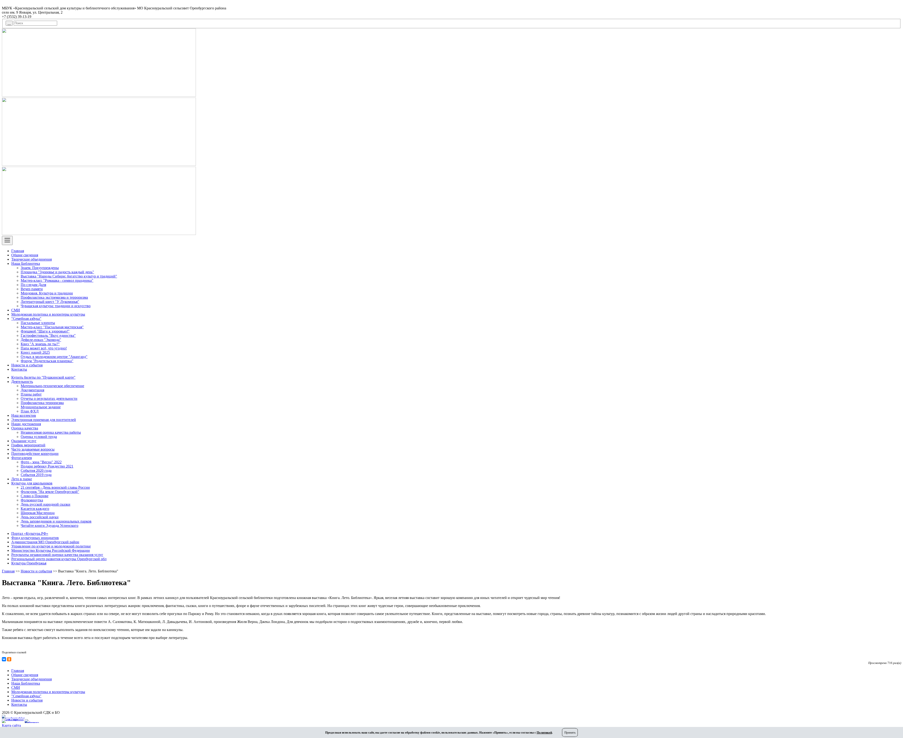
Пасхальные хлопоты (38, 323)
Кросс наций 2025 (35, 352)
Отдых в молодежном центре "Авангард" (54, 357)
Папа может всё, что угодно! (44, 348)
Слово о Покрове (34, 496)
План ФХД (30, 411)
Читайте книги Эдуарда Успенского (49, 526)
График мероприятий (28, 445)
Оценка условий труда (39, 437)
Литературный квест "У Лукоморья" (50, 302)
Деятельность (22, 382)
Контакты (19, 369)
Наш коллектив (23, 415)
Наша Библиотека (25, 264)
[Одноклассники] (9, 659)
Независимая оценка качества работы (51, 432)
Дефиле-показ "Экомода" (41, 340)
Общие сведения (24, 255)
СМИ (15, 310)
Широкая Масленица (38, 513)
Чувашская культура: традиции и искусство (56, 306)
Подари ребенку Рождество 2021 (47, 466)
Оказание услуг (23, 441)
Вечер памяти (32, 289)
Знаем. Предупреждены (40, 268)
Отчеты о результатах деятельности (49, 399)
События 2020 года (36, 470)
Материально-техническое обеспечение (52, 386)
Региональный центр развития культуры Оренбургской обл (59, 559)
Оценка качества (24, 428)
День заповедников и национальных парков (56, 521)
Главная (17, 251)
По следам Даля (33, 285)
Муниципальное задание (41, 407)
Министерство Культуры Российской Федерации (50, 550)
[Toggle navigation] (7, 240)
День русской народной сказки (45, 504)
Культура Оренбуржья (28, 563)
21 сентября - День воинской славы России (55, 487)
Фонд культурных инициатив (35, 538)
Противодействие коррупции (35, 454)
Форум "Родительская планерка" (47, 361)
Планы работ (31, 394)
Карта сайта (11, 725)
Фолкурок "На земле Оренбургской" (50, 492)
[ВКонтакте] (4, 659)
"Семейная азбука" (26, 319)
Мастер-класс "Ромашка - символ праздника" (57, 280)
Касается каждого (35, 509)
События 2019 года (36, 475)
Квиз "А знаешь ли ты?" (40, 344)
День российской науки (40, 517)
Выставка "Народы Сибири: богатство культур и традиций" (69, 276)
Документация (32, 390)
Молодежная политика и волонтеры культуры (48, 314)
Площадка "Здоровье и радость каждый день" (57, 272)
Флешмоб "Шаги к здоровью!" (45, 331)
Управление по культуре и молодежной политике (51, 546)
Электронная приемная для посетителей (43, 420)
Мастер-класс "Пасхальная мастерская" (52, 327)
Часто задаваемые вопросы (33, 449)
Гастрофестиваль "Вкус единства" (48, 335)
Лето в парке (21, 479)
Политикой (544, 732)
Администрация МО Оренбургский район (45, 542)
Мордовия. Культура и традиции (47, 293)
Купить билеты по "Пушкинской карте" (43, 377)
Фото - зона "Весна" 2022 (41, 462)
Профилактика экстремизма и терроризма (54, 297)
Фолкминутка (32, 500)
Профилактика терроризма (42, 403)
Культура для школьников (31, 483)
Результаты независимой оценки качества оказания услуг (57, 555)
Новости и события (27, 365)
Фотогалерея (21, 458)
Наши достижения (26, 424)
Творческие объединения (31, 259)
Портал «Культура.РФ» (29, 534)
